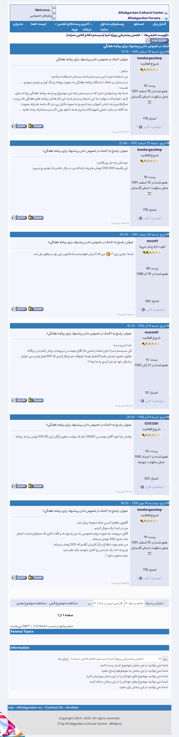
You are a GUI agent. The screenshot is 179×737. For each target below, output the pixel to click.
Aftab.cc (115, 724)
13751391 (151, 424)
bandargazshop (149, 58)
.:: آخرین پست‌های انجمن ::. (73, 24)
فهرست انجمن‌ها (155, 35)
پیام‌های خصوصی (41, 16)
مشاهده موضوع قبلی (63, 603)
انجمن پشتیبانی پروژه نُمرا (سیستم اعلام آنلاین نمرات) (103, 35)
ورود (74, 29)
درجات (87, 29)
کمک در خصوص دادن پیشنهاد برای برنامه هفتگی (136, 46)
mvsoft (152, 241)
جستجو (139, 24)
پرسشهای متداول (112, 24)
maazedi (151, 332)
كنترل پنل (159, 24)
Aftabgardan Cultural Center (141, 13)
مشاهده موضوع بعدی (31, 603)
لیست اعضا (38, 24)
